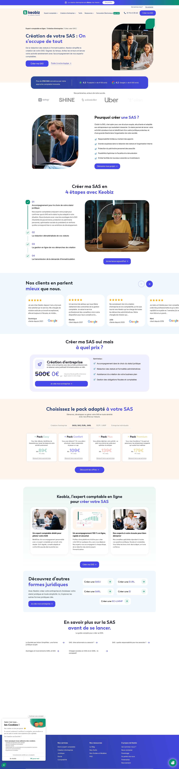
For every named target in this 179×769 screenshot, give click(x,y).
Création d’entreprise (65, 750)
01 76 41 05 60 (132, 13)
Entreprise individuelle (119, 425)
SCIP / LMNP (101, 425)
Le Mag (92, 747)
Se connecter (149, 7)
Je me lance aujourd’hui (116, 261)
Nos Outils (93, 750)
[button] (141, 284)
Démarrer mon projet (106, 166)
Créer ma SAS (37, 63)
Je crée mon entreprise (60, 384)
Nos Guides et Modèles (98, 753)
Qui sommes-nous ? (137, 7)
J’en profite (108, 2)
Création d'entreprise (59, 425)
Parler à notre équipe (60, 63)
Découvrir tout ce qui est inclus (42, 458)
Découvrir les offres (88, 470)
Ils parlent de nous (128, 756)
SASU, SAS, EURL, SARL (81, 425)
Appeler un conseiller (88, 702)
